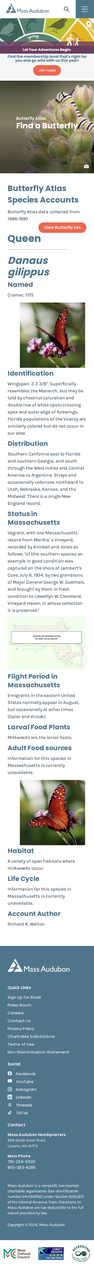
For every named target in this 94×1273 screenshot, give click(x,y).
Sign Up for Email (24, 997)
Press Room (19, 1005)
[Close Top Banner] (88, 24)
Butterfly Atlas (31, 118)
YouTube (25, 1081)
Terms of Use (21, 1044)
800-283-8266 (22, 1167)
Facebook (26, 1073)
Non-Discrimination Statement (38, 1052)
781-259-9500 (22, 1161)
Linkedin (23, 1097)
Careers (16, 1013)
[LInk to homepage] (27, 8)
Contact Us (19, 1020)
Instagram (26, 1089)
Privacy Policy (21, 1028)
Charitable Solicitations (31, 1036)
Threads (24, 1105)
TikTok (22, 1113)
